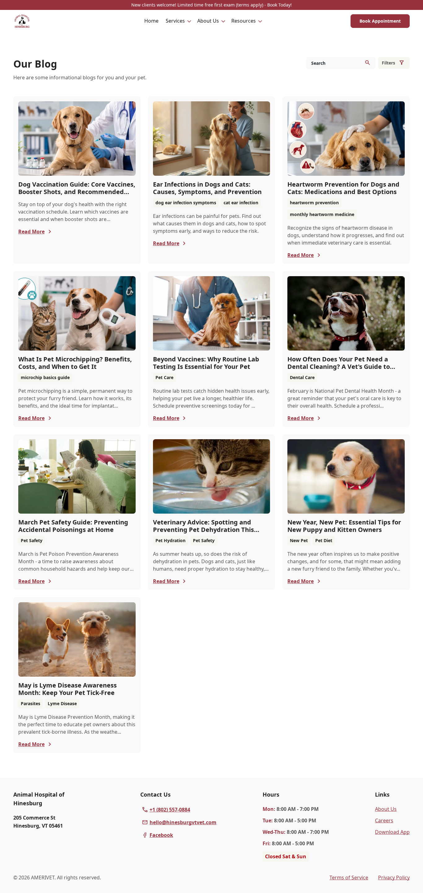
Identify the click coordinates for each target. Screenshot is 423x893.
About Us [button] (208, 20)
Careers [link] (384, 820)
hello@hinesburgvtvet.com (183, 822)
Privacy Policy (394, 877)
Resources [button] (243, 20)
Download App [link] (392, 832)
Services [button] (175, 20)
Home (151, 20)
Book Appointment (380, 21)
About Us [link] (386, 809)
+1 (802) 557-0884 (170, 809)
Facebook (161, 835)
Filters (388, 63)
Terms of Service (348, 877)
